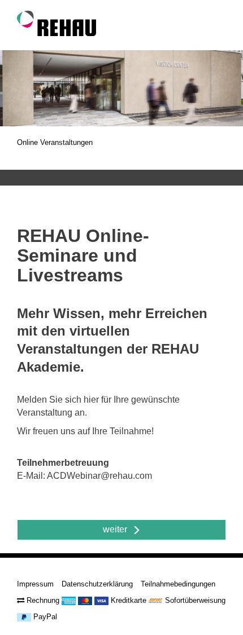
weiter (117, 529)
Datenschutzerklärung (97, 584)
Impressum (35, 584)
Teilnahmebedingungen (178, 584)
